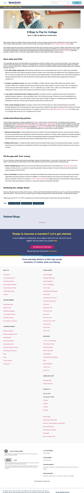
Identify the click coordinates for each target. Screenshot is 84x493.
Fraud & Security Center (9, 288)
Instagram (45, 410)
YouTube (45, 406)
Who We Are (6, 274)
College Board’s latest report (46, 124)
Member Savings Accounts (10, 334)
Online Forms (46, 367)
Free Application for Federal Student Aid (27, 125)
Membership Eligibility (9, 311)
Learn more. (53, 251)
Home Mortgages (47, 274)
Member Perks (7, 307)
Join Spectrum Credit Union (42, 247)
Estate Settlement (47, 363)
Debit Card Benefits (8, 340)
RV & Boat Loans (47, 311)
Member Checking (8, 331)
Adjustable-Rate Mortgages (50, 291)
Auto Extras (46, 314)
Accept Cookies (62, 489)
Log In (77, 3)
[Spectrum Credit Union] (15, 2)
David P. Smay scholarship (39, 179)
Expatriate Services (8, 317)
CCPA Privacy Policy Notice (50, 420)
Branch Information (48, 350)
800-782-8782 (47, 460)
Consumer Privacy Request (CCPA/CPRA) (54, 423)
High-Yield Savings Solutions (10, 347)
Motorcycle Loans (47, 307)
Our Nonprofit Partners (9, 314)
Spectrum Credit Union (8, 7)
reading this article (21, 128)
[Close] (81, 486)
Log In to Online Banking (49, 340)
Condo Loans (46, 288)
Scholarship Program (8, 291)
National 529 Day (65, 50)
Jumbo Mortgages (48, 281)
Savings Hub (6, 364)
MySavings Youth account (61, 109)
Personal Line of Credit (49, 320)
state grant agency (68, 166)
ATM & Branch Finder (48, 344)
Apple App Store (47, 380)
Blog (16, 7)
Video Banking (47, 354)
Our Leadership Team (9, 278)
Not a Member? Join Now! (10, 321)
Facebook (45, 400)
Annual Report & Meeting (9, 284)
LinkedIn (45, 403)
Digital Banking (7, 337)
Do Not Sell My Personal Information (62, 485)
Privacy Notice (46, 416)
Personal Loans (47, 317)
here (55, 241)
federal (36, 122)
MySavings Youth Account (10, 350)
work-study (45, 126)
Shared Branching (48, 347)
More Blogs (42, 222)
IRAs (4, 354)
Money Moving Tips (8, 344)
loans (53, 126)
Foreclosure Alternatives (49, 301)
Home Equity (46, 294)
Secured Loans (47, 324)
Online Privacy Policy (48, 426)
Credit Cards (46, 327)
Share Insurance (7, 360)
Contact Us (46, 370)
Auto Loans (46, 304)
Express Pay (46, 330)
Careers (5, 294)
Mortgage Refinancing (49, 278)
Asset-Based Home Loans (50, 297)
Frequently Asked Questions (50, 357)
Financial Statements (8, 281)
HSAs (4, 357)
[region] (42, 486)
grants (40, 126)
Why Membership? (8, 304)
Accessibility (46, 433)
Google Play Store (48, 383)
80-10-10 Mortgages (48, 284)
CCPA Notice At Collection (49, 430)
